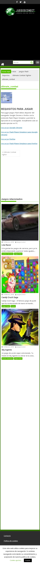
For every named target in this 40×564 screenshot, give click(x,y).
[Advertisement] (20, 39)
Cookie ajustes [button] (15, 560)
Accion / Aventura (7, 358)
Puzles (13, 306)
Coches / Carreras (7, 254)
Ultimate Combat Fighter (9, 153)
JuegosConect (20, 242)
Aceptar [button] (27, 560)
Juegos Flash (18, 254)
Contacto (7, 536)
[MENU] (37, 62)
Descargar (11, 128)
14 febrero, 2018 (8, 242)
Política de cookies (11, 541)
